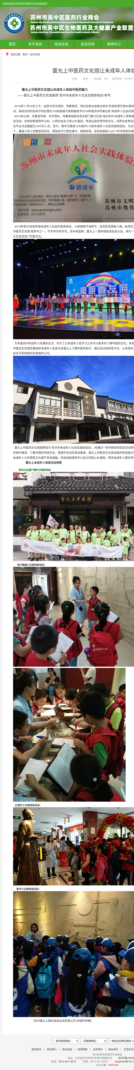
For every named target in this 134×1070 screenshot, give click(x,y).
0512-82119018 (67, 1061)
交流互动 (128, 1049)
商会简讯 (113, 1049)
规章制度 (82, 1049)
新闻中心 (114, 43)
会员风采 (88, 43)
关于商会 (35, 43)
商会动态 (67, 1049)
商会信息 (61, 43)
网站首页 (36, 1049)
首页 (12, 43)
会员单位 (98, 1049)
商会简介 (52, 1049)
